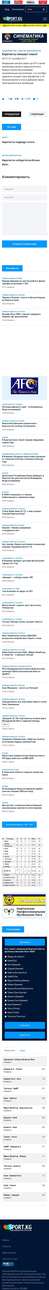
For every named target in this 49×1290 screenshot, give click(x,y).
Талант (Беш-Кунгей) (16, 992)
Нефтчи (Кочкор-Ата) (17, 972)
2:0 (43, 1185)
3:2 (43, 1166)
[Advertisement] (24, 350)
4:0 (43, 1098)
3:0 (43, 1195)
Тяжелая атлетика (30, 454)
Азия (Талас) (13, 1012)
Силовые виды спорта (11, 454)
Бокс (17, 770)
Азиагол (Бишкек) (15, 996)
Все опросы (25, 942)
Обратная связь (9, 1253)
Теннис (19, 619)
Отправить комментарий (24, 244)
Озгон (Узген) (13, 1008)
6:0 (43, 1108)
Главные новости (9, 278)
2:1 (43, 1088)
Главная (5, 1240)
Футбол (21, 312)
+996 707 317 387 (9, 1259)
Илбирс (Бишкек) (15, 984)
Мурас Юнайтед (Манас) (18, 980)
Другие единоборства (30, 50)
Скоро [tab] (22, 1050)
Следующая (37, 114)
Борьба (21, 295)
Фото (5, 724)
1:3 (43, 1079)
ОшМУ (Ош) (12, 976)
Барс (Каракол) (14, 1004)
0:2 (43, 1118)
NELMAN (23, 1288)
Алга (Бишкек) (13, 965)
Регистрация (18, 9)
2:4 (43, 1127)
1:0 (43, 1137)
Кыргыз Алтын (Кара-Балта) (20, 988)
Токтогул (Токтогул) (16, 1016)
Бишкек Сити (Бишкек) (17, 1000)
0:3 (43, 1069)
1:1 (43, 1147)
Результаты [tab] (9, 1050)
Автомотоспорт (25, 666)
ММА (20, 278)
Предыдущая (12, 114)
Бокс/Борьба (7, 770)
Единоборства (9, 50)
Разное (19, 404)
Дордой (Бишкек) (15, 969)
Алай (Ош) (12, 961)
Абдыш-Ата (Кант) (15, 957)
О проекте (6, 1246)
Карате (4, 137)
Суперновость (8, 404)
